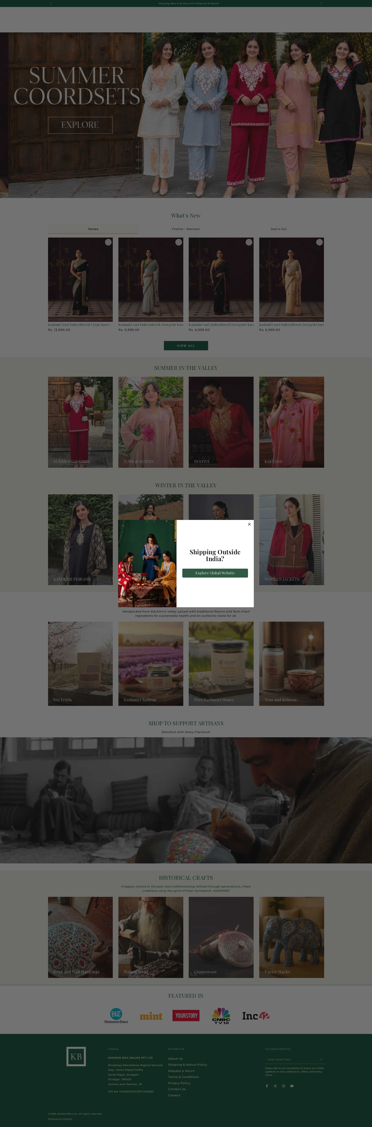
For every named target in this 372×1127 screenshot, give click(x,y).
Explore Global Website (215, 573)
